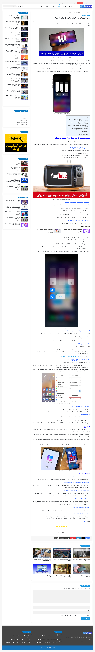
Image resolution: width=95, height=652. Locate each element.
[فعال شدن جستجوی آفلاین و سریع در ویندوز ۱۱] (42, 569)
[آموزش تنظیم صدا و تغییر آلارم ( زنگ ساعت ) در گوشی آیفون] (24, 169)
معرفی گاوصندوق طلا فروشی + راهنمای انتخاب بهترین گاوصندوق (62, 576)
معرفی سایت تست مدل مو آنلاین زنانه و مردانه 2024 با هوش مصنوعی (12, 187)
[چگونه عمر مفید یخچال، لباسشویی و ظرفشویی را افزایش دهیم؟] (24, 92)
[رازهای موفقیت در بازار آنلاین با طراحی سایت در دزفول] (62, 553)
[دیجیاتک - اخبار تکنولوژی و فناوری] (85, 6)
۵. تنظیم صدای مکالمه (83, 127)
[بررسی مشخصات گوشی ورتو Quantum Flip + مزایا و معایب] (24, 23)
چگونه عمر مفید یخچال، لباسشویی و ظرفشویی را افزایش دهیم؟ (13, 91)
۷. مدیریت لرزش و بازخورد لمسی (81, 130)
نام (89, 604)
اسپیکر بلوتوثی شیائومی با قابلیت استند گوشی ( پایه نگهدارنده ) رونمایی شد (12, 45)
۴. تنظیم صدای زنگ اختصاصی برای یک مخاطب (78, 125)
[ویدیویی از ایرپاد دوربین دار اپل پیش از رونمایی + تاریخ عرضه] (24, 57)
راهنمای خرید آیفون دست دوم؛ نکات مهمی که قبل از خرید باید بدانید (42, 560)
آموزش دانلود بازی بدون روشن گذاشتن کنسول (81, 559)
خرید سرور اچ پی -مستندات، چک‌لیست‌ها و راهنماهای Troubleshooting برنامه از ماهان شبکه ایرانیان (12, 181)
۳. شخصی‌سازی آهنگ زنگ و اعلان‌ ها (80, 123)
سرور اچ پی (25, 118)
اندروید (84, 15)
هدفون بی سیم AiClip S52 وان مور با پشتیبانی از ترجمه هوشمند (13, 68)
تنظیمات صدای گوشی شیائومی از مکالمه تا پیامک (78, 119)
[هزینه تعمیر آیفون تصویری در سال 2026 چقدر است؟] (24, 213)
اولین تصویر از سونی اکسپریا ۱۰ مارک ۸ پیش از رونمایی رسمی (13, 16)
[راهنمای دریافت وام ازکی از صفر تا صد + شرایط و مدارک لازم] (81, 569)
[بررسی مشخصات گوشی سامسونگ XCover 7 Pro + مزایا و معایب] (24, 86)
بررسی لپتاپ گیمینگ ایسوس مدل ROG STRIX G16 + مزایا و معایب (65, 3)
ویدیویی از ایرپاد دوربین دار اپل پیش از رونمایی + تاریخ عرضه (12, 56)
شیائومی (66, 429)
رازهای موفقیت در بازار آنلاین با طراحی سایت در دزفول (62, 560)
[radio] (57, 526)
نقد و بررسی (71, 6)
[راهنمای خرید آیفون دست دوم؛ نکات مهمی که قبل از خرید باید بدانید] (42, 553)
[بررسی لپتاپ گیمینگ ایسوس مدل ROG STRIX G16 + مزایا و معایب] (24, 40)
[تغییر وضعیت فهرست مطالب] (87, 117)
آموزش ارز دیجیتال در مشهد (22, 124)
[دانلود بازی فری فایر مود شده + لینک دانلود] (24, 202)
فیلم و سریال (53, 6)
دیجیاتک (85, 521)
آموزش (59, 6)
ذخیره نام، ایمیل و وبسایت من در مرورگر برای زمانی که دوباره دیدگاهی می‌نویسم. (75, 615)
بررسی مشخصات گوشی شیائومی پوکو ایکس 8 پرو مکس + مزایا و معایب (13, 73)
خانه (76, 6)
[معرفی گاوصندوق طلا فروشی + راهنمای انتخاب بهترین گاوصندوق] (62, 569)
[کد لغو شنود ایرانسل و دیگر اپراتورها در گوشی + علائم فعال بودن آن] (24, 175)
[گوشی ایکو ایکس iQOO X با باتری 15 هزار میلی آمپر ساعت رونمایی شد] (24, 80)
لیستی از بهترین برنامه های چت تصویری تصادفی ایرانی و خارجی (12, 224)
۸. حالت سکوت (85, 131)
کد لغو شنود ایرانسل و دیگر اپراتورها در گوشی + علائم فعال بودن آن (12, 174)
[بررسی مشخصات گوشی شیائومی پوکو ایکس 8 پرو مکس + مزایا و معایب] (24, 74)
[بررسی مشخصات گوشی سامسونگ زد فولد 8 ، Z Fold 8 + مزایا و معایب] (24, 52)
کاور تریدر (25, 114)
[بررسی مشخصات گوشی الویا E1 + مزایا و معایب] (24, 63)
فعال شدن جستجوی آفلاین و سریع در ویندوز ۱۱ (42, 576)
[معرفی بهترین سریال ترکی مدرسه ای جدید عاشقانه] (24, 163)
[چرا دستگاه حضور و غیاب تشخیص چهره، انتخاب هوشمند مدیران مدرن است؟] (24, 207)
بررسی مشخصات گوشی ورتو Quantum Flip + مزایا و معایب (12, 22)
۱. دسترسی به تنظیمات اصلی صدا (81, 120)
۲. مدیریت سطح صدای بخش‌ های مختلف (79, 122)
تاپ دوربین (25, 116)
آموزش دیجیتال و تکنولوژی (22, 122)
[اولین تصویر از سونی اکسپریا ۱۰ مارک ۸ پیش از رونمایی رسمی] (24, 17)
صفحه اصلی (87, 12)
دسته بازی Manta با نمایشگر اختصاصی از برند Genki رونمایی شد (12, 28)
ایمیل (89, 610)
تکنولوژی (65, 6)
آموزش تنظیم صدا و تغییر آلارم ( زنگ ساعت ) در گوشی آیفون (13, 168)
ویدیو (47, 6)
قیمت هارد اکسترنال (23, 120)
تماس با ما (42, 6)
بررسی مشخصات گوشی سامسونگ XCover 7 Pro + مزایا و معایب (13, 85)
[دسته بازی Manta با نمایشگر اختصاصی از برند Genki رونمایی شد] (24, 29)
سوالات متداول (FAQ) (83, 134)
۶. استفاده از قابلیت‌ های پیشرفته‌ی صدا (80, 128)
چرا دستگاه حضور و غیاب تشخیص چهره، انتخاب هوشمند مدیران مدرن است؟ (12, 206)
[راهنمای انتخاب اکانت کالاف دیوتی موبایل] (24, 34)
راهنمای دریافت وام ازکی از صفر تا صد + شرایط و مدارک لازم (81, 576)
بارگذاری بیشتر (16, 102)
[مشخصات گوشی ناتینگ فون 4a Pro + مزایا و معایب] (24, 97)
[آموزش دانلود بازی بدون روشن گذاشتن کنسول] (81, 553)
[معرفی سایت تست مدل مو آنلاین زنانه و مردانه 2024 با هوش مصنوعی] (24, 188)
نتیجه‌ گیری (85, 133)
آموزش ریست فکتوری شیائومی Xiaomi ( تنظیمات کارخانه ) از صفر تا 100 (70, 356)
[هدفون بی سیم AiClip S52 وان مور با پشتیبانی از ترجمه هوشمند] (24, 69)
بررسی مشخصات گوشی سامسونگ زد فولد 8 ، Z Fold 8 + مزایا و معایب (13, 50)
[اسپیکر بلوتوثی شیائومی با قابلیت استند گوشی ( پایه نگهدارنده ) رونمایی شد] (24, 46)
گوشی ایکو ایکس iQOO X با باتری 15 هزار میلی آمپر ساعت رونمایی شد (12, 79)
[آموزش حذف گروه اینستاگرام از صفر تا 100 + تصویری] (57, 231)
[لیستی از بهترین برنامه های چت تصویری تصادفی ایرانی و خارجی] (86, 231)
